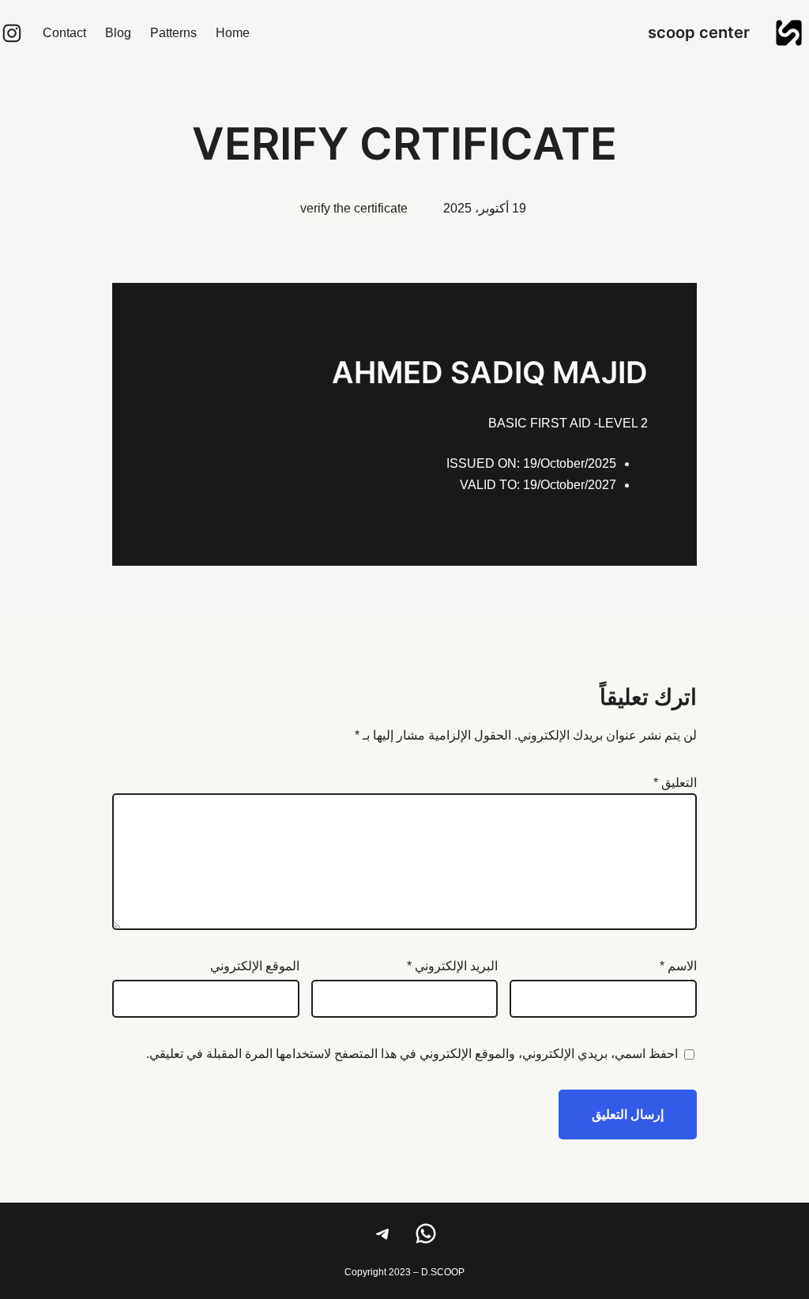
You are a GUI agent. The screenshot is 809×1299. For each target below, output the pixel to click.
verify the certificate (354, 208)
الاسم (678, 966)
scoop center (699, 32)
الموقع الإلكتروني (254, 966)
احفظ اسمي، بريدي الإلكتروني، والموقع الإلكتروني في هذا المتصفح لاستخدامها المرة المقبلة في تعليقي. (412, 1053)
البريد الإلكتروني (452, 966)
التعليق (675, 782)
